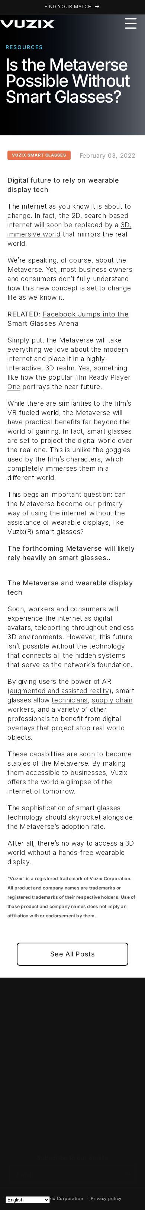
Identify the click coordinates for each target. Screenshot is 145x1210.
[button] (131, 23)
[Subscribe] (127, 1174)
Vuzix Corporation (63, 1198)
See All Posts (72, 954)
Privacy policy (106, 1198)
